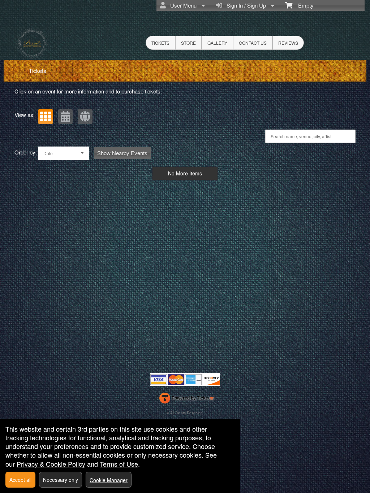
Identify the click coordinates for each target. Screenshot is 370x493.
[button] (45, 116)
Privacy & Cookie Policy (51, 463)
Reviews (288, 43)
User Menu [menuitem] (182, 5)
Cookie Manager (109, 480)
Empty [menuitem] (303, 5)
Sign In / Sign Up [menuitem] (244, 5)
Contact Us (253, 43)
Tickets (160, 43)
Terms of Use (119, 463)
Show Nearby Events (122, 153)
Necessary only (60, 479)
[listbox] (63, 153)
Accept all (20, 479)
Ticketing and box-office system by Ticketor (186, 399)
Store (188, 43)
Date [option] (48, 153)
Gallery (217, 43)
